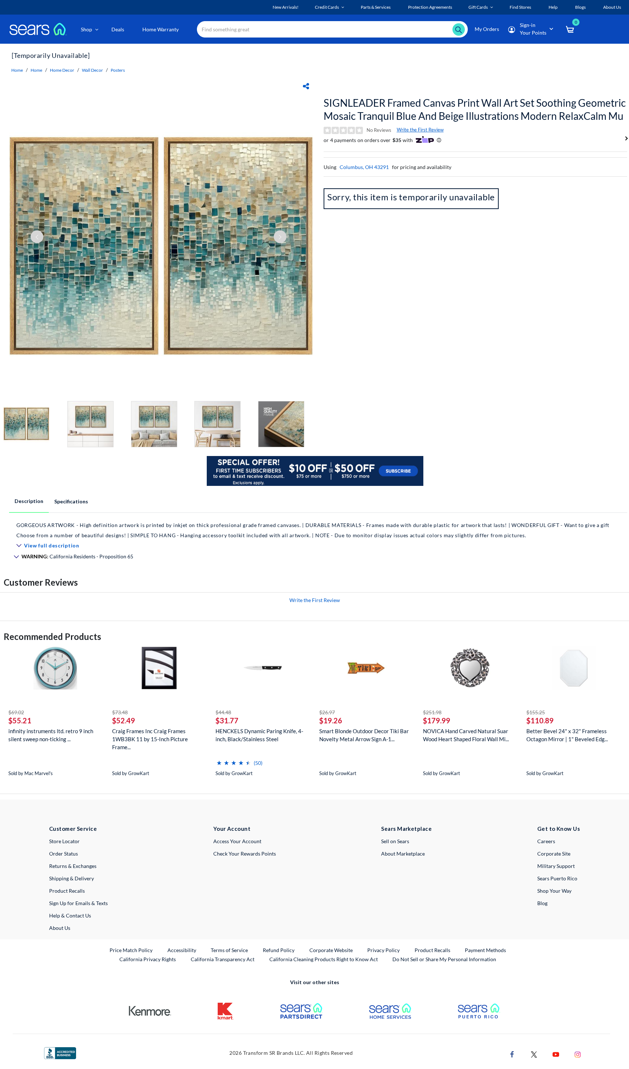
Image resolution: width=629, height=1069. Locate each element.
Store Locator (64, 841)
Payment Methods (485, 950)
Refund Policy (278, 950)
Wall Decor (92, 70)
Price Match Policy (131, 950)
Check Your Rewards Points (244, 853)
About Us (59, 928)
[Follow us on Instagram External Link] (577, 1053)
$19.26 (330, 720)
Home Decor (62, 70)
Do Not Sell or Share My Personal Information (444, 959)
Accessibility (181, 950)
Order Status (63, 853)
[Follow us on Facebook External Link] (512, 1053)
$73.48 (120, 712)
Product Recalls (67, 891)
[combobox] (332, 29)
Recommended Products (52, 636)
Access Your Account (237, 841)
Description (29, 501)
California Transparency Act (222, 959)
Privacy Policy (383, 950)
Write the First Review (420, 130)
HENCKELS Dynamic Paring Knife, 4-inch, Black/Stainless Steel (259, 735)
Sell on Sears (395, 841)
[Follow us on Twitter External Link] (534, 1053)
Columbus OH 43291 (364, 167)
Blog (542, 903)
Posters (118, 70)
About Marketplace (403, 853)
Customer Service (73, 828)
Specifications (71, 501)
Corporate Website (331, 950)
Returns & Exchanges (72, 866)
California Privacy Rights (147, 959)
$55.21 (19, 720)
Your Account (231, 828)
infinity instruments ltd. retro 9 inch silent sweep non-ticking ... (50, 735)
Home (17, 70)
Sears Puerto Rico (557, 878)
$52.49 (123, 720)
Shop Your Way (554, 891)
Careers (546, 841)
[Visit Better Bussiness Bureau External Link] (60, 1052)
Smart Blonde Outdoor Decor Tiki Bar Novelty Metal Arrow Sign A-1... (364, 735)
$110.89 (540, 720)
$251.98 (432, 712)
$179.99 (436, 720)
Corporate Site (553, 853)
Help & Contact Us (70, 915)
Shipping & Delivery (71, 878)
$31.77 (226, 720)
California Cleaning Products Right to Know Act (323, 959)
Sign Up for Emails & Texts (78, 903)
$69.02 (16, 712)
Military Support (556, 866)
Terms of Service (229, 950)
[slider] (233, 760)
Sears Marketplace (406, 828)
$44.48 (223, 712)
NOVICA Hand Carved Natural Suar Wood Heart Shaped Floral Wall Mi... (466, 735)
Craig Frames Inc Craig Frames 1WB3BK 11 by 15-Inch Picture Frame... (150, 739)
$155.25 (535, 712)
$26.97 (327, 712)
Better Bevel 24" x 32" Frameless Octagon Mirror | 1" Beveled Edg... (567, 735)
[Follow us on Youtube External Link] (556, 1053)
